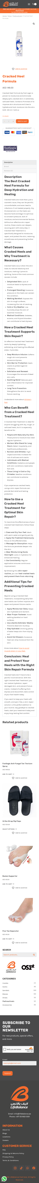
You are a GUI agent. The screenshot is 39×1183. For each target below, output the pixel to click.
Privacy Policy (8, 1157)
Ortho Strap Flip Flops (11, 821)
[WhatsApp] (27, 1168)
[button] (34, 24)
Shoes (4, 998)
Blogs (4, 1133)
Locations (6, 1137)
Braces (5, 994)
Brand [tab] (6, 166)
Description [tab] (8, 162)
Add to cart (22, 121)
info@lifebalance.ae (22, 1114)
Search (35, 955)
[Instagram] (15, 1168)
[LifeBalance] (11, 967)
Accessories (7, 1005)
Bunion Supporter (9, 876)
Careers (5, 1140)
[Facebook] (34, 1168)
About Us (6, 1130)
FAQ (4, 1150)
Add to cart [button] (7, 774)
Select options (8, 829)
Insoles (5, 983)
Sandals (5, 990)
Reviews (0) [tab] (8, 171)
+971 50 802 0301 (22, 1116)
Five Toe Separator (10, 931)
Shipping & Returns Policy (13, 1153)
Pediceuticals (8, 1001)
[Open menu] (29, 4)
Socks (4, 987)
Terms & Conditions (10, 1160)
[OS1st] (28, 967)
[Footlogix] (10, 149)
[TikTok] (21, 1168)
